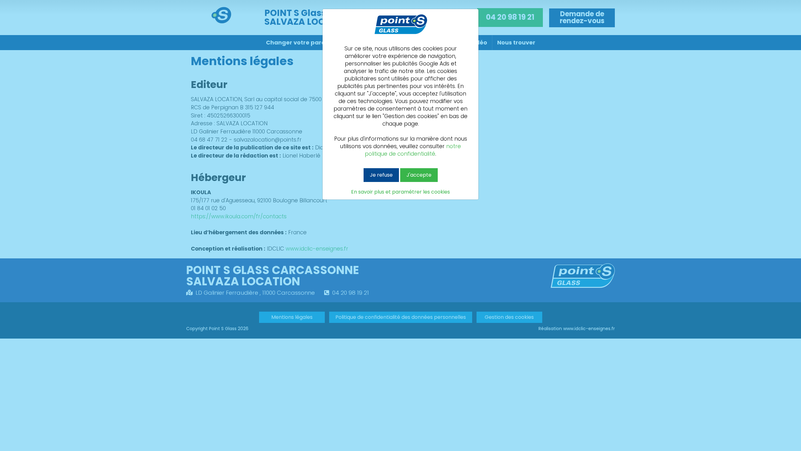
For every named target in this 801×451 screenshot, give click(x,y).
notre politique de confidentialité (413, 150)
